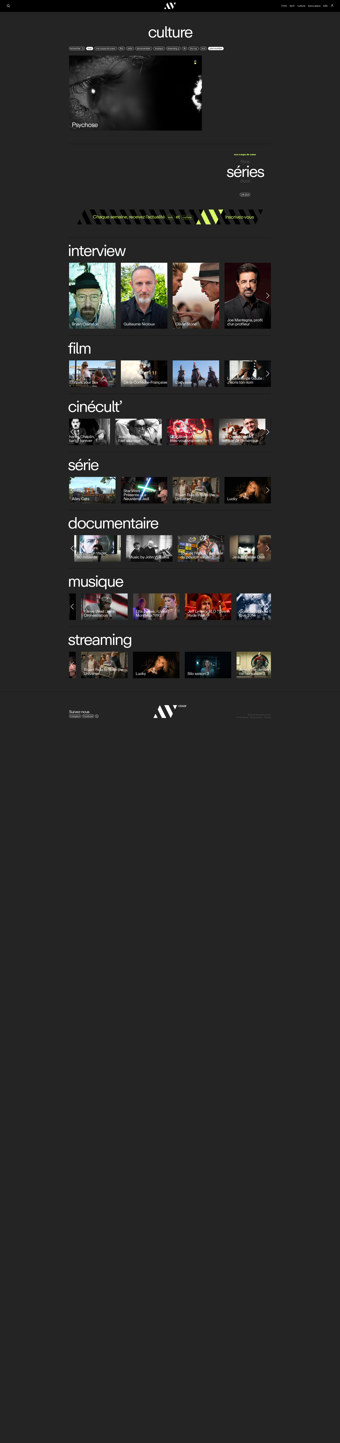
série (130, 48)
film (121, 48)
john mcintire (216, 48)
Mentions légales (256, 717)
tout (90, 48)
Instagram (75, 716)
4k (184, 48)
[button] (72, 296)
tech (292, 6)
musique (159, 48)
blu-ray (193, 48)
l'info (284, 6)
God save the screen (263, 714)
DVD (203, 48)
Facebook (88, 716)
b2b (325, 6)
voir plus (245, 194)
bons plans (314, 6)
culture (301, 6)
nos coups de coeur (105, 48)
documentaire (143, 48)
